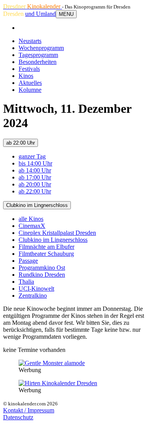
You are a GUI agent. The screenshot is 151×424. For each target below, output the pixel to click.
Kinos (26, 75)
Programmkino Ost (42, 267)
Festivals (29, 68)
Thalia (26, 281)
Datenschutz (18, 417)
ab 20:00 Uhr (35, 184)
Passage (28, 260)
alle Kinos (31, 218)
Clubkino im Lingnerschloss (37, 205)
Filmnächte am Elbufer (46, 246)
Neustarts (30, 41)
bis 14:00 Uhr (35, 163)
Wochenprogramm (41, 48)
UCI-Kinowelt (36, 288)
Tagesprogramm (38, 55)
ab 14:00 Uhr (35, 170)
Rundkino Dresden (42, 274)
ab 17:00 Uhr (35, 177)
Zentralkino (33, 295)
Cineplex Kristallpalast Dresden (57, 232)
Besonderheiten (38, 62)
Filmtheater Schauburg (46, 253)
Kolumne (30, 89)
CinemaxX (32, 225)
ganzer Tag (32, 156)
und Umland (40, 13)
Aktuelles (30, 82)
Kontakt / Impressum (28, 410)
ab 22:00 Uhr (20, 143)
